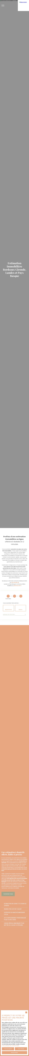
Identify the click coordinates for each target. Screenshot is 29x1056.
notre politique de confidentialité (10, 1045)
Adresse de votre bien (9, 614)
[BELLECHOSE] (23, 5)
